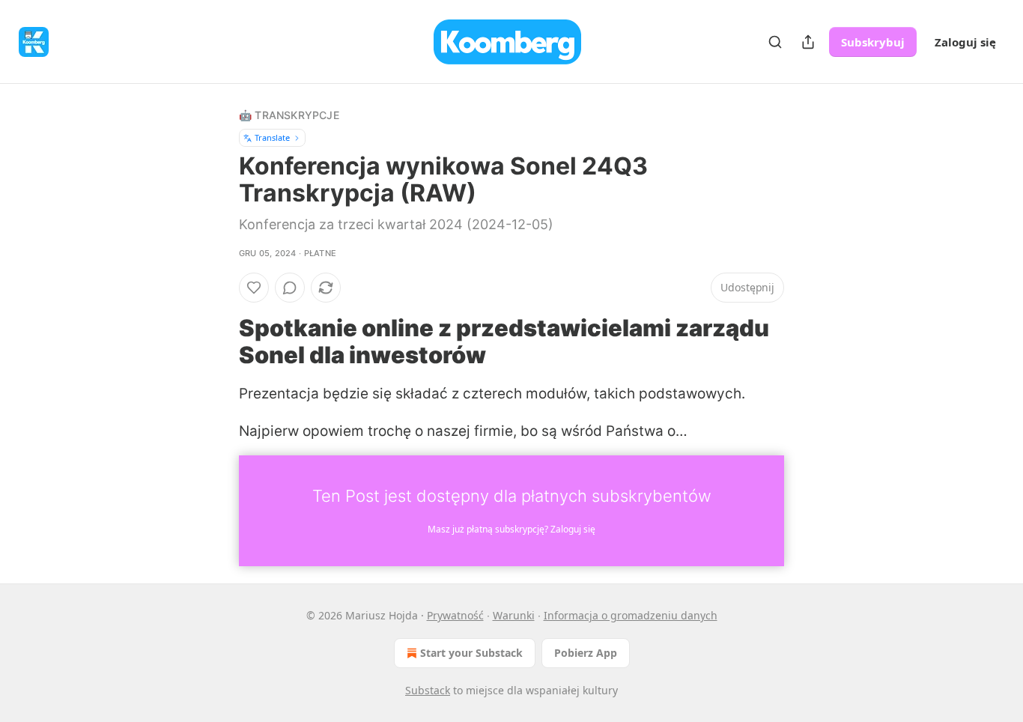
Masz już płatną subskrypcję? (511, 529)
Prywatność (455, 615)
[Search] (775, 42)
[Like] (254, 288)
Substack (427, 690)
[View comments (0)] (290, 288)
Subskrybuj (873, 41)
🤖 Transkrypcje (289, 115)
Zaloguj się (965, 41)
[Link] (218, 342)
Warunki (514, 615)
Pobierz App (585, 653)
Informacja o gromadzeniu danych (630, 615)
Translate (272, 137)
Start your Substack (471, 653)
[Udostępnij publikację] (808, 42)
